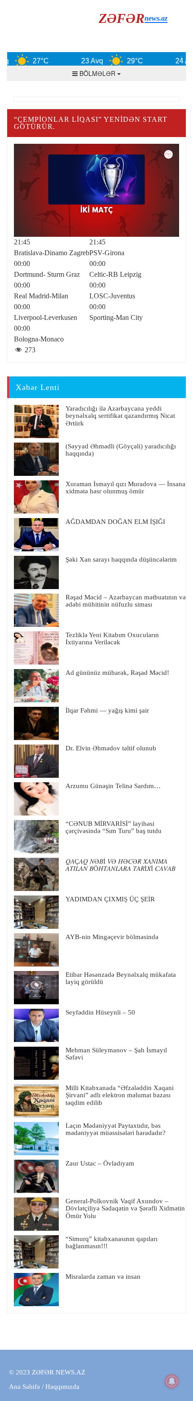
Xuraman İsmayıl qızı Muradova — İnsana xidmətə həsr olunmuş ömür (125, 487)
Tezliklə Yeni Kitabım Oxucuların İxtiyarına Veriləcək (112, 638)
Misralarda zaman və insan (103, 1276)
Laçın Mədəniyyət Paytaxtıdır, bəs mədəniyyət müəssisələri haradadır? (116, 1129)
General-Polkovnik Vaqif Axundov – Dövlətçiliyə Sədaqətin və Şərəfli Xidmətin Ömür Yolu (125, 1208)
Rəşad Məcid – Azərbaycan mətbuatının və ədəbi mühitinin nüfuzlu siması (126, 601)
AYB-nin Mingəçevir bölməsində (112, 936)
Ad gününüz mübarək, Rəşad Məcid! (117, 672)
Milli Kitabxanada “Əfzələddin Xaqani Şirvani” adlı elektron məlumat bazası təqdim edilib (120, 1095)
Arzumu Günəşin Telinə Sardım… (113, 785)
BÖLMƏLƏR (97, 73)
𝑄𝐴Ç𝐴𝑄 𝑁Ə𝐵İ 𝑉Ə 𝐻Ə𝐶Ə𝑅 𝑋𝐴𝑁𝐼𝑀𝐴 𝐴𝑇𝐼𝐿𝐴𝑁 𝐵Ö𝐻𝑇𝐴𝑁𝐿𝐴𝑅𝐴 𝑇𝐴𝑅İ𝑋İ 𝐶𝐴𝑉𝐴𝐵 (120, 865)
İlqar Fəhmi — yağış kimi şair (107, 710)
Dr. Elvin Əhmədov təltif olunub (111, 748)
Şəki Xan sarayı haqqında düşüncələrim (121, 559)
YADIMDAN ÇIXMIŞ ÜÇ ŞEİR (110, 899)
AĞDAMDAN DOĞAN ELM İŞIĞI (115, 521)
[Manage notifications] (172, 1381)
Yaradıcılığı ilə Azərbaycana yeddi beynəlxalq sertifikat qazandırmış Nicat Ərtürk (120, 416)
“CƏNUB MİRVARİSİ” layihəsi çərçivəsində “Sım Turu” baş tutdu (114, 827)
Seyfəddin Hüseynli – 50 (100, 1012)
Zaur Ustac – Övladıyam (100, 1163)
